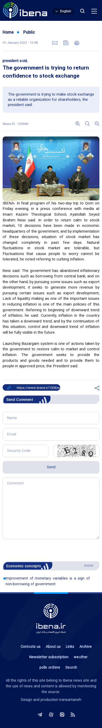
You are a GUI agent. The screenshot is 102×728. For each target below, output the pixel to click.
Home (8, 32)
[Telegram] (39, 714)
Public (29, 32)
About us (53, 647)
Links (70, 647)
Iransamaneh (70, 700)
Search (71, 667)
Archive (86, 647)
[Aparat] (51, 714)
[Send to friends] (55, 42)
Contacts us (31, 647)
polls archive (49, 667)
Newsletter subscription (49, 657)
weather (81, 657)
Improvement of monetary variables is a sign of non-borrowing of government (47, 581)
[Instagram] (62, 714)
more (88, 566)
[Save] (66, 42)
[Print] (76, 42)
